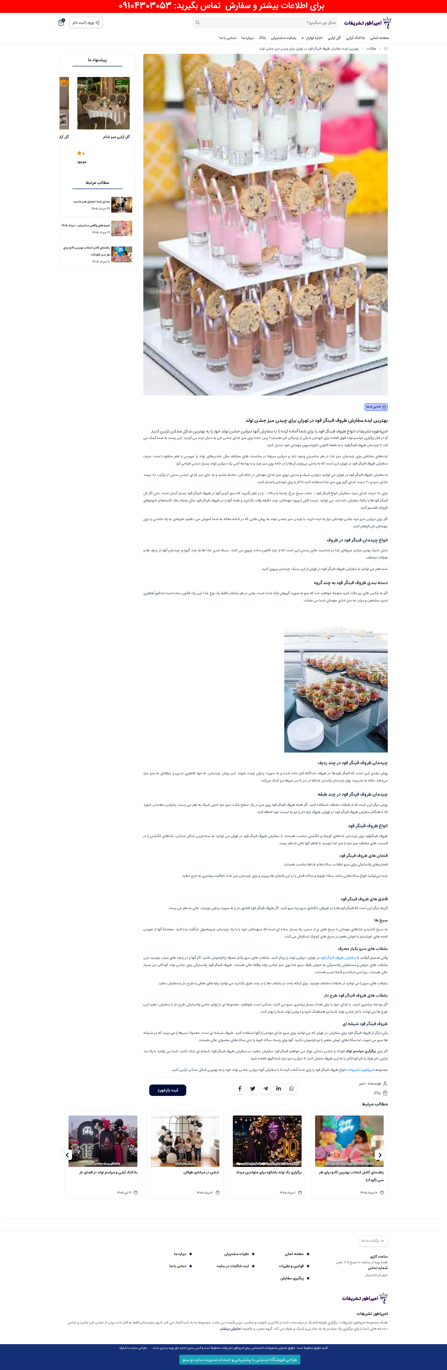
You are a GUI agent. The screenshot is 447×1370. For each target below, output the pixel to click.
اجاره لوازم (314, 38)
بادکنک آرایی (355, 38)
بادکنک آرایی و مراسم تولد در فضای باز (108, 1172)
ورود (90, 23)
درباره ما (247, 38)
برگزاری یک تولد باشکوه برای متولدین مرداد (269, 1172)
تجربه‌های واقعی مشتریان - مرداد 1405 (86, 225)
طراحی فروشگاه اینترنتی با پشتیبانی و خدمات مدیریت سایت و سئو (240, 1359)
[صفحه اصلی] (386, 49)
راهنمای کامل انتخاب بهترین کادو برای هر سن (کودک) (86, 251)
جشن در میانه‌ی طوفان (201, 1172)
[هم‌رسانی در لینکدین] (278, 1088)
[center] (197, 22)
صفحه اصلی (379, 38)
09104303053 (376, 1276)
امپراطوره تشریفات (360, 1070)
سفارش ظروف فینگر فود (338, 958)
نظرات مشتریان (236, 1254)
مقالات (371, 49)
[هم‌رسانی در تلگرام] (265, 1088)
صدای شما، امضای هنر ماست (91, 201)
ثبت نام (79, 23)
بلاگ (262, 38)
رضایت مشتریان (283, 38)
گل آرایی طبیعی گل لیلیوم (108, 137)
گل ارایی (334, 38)
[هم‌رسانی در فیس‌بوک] (240, 1088)
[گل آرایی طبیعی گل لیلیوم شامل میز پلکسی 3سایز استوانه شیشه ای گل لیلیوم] (103, 103)
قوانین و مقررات (291, 1266)
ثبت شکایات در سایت (233, 1266)
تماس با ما (227, 38)
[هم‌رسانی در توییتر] (253, 1088)
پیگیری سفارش (292, 1278)
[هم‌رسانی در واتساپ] (291, 1088)
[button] (380, 1155)
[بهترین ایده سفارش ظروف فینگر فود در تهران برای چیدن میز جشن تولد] (365, 1298)
